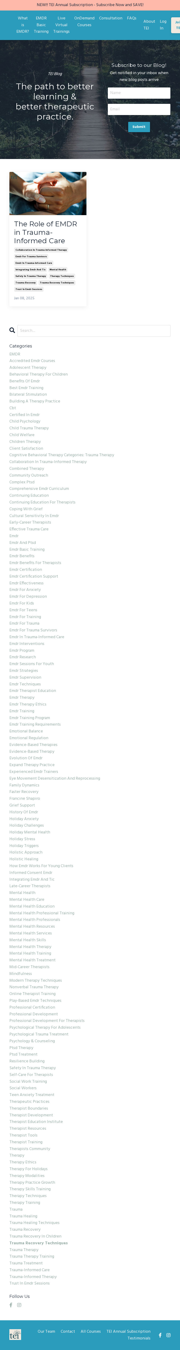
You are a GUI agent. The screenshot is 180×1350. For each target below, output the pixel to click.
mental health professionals (34, 920)
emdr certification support (33, 576)
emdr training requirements (35, 724)
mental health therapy (30, 947)
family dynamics (24, 785)
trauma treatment (26, 1263)
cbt (12, 408)
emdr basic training (27, 550)
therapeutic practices (29, 1102)
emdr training (21, 711)
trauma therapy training (31, 1256)
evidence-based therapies (33, 745)
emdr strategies (23, 671)
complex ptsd (21, 482)
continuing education (29, 495)
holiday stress (22, 839)
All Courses (91, 1331)
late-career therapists (29, 886)
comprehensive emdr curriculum (39, 489)
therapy (16, 1155)
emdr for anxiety (25, 590)
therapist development (31, 1115)
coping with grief (26, 509)
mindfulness (20, 974)
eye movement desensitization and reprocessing (54, 778)
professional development (33, 1014)
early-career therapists (30, 522)
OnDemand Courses (84, 22)
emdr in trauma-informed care (33, 263)
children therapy (25, 442)
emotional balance (26, 731)
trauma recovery (25, 283)
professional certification (32, 1007)
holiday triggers (24, 846)
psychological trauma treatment (38, 1034)
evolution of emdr (25, 758)
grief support (22, 805)
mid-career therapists (29, 967)
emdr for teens (23, 610)
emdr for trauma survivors (31, 256)
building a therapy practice (34, 401)
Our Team (46, 1331)
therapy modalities (27, 1176)
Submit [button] (139, 127)
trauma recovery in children (35, 1236)
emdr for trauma (24, 623)
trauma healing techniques (34, 1223)
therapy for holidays (28, 1169)
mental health (58, 269)
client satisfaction (26, 448)
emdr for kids (21, 603)
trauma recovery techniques (57, 283)
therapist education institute (36, 1122)
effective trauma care (29, 529)
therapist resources (27, 1129)
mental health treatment (32, 960)
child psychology (24, 421)
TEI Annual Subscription (128, 1331)
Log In (163, 25)
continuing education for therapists (42, 502)
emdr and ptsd (22, 543)
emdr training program (29, 718)
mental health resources (32, 926)
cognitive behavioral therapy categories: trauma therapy (61, 455)
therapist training (25, 1142)
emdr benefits (21, 556)
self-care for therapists (31, 1075)
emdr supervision (25, 677)
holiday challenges (26, 825)
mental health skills (27, 940)
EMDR (14, 354)
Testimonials (139, 1338)
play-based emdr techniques (35, 1001)
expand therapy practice (32, 765)
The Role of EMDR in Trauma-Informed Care (45, 232)
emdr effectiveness (26, 583)
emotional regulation (28, 738)
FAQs (131, 18)
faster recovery (23, 792)
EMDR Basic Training (41, 25)
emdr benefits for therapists (35, 563)
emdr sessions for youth (31, 664)
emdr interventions (26, 644)
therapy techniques (62, 276)
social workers (23, 1088)
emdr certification (25, 570)
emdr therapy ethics (27, 704)
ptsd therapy (21, 1048)
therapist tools (23, 1135)
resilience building (27, 1061)
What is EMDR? (22, 25)
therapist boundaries (28, 1108)
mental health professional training (41, 913)
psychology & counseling (32, 1041)
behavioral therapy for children (38, 374)
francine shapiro (24, 799)
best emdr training (26, 388)
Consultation (110, 18)
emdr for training (25, 617)
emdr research (22, 657)
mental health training (30, 953)
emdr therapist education (32, 691)
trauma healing (23, 1216)
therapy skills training (30, 1189)
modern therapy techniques (35, 980)
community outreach (28, 475)
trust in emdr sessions (28, 289)
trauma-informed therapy (33, 1277)
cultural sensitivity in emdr (34, 516)
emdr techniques (25, 684)
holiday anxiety (24, 819)
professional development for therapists (47, 1021)
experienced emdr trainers (33, 772)
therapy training (24, 1203)
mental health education (32, 906)
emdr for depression (28, 597)
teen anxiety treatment (31, 1095)
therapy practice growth (32, 1183)
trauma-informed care (29, 1270)
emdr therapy (21, 698)
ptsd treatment (23, 1054)
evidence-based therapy (31, 752)
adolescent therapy (27, 368)
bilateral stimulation (28, 394)
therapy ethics (22, 1162)
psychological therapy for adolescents (45, 1027)
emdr (14, 536)
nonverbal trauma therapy (34, 987)
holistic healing (23, 859)
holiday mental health (29, 832)
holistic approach (25, 852)
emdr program (21, 651)
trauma (15, 1209)
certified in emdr (24, 415)
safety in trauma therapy (30, 276)
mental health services (30, 933)
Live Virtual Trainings (61, 25)
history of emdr (23, 812)
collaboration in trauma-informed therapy (41, 250)
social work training (28, 1082)
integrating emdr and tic (30, 269)
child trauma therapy (29, 428)
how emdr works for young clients (41, 866)
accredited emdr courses (32, 361)
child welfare (21, 435)
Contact (68, 1331)
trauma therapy (23, 1250)
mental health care (26, 900)
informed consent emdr (30, 873)
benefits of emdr (24, 381)
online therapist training (32, 994)
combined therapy (26, 469)
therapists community (29, 1149)
